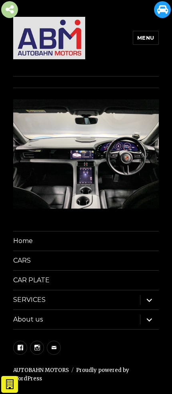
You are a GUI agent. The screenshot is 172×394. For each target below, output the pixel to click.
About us (28, 319)
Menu (145, 37)
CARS (22, 260)
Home (23, 241)
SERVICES (29, 300)
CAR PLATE (31, 280)
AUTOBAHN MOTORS (41, 370)
